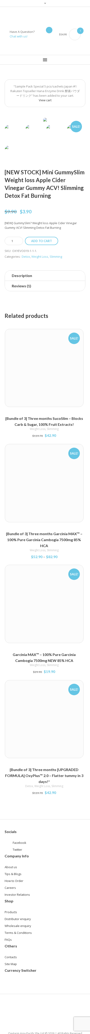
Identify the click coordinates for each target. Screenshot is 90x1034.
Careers (10, 888)
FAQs (8, 940)
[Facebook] (48, 47)
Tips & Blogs (13, 874)
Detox (26, 256)
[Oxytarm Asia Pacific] (45, 16)
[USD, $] (23, 984)
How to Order (14, 881)
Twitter (17, 850)
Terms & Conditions (18, 933)
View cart (45, 100)
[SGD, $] (10, 983)
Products (11, 912)
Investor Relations (17, 895)
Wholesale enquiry (18, 926)
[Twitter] (41, 47)
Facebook (19, 843)
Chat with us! (18, 36)
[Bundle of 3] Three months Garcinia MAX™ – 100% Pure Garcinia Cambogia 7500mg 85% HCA (44, 539)
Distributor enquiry (18, 919)
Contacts (11, 957)
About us (11, 867)
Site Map (11, 964)
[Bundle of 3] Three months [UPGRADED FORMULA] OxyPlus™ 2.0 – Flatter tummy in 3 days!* (44, 775)
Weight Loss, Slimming (46, 256)
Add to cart (41, 241)
